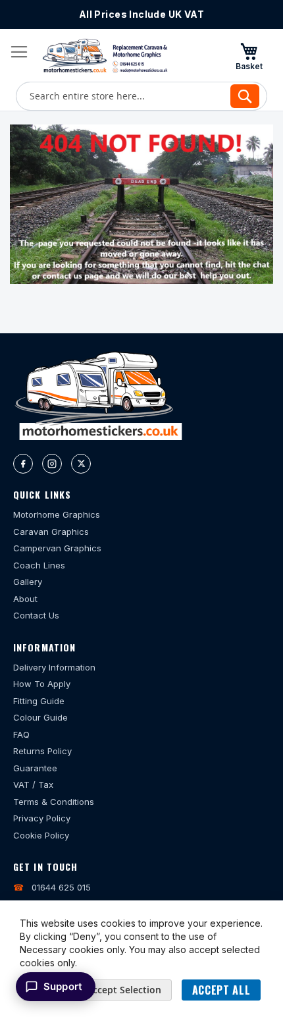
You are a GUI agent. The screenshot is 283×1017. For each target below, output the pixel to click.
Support (62, 986)
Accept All (221, 990)
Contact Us (36, 615)
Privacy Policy (41, 818)
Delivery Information (54, 667)
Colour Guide (40, 717)
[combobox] (141, 96)
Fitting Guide (38, 701)
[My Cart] (248, 56)
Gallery (27, 581)
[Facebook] (23, 464)
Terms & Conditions (53, 801)
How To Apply (41, 683)
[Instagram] (52, 464)
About (25, 598)
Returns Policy (42, 751)
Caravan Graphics (51, 531)
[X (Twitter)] (81, 464)
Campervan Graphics (57, 548)
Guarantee (35, 768)
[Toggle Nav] (19, 52)
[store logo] (105, 55)
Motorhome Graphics (56, 514)
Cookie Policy (41, 835)
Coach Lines (39, 565)
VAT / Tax (33, 784)
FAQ (21, 734)
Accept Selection (124, 989)
